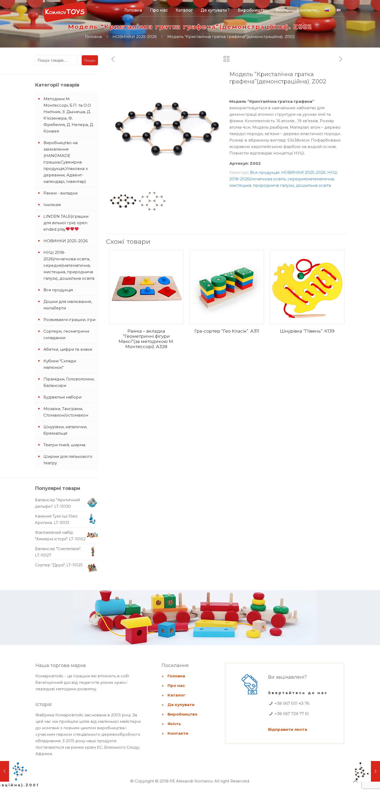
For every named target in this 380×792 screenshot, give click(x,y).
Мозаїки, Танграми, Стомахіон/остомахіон (65, 412)
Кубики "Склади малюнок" (59, 364)
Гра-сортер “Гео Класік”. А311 (226, 331)
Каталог (176, 695)
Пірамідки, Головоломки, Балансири (68, 382)
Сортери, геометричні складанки (66, 334)
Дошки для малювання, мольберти (67, 304)
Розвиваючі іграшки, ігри (69, 319)
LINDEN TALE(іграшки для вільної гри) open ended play (65, 223)
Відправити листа (287, 729)
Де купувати (181, 704)
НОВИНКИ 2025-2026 (134, 36)
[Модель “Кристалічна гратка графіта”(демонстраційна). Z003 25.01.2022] (365, 771)
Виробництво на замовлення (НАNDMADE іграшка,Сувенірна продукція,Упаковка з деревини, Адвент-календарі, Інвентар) (65, 162)
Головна (93, 36)
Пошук (89, 60)
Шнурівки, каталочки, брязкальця (65, 430)
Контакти (178, 733)
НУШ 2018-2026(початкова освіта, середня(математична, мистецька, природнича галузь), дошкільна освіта (283, 179)
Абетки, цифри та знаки (67, 349)
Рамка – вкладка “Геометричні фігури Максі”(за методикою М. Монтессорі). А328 (146, 338)
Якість (174, 723)
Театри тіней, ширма (64, 444)
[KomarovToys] (65, 14)
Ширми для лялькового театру (67, 459)
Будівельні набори (62, 397)
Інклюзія (52, 204)
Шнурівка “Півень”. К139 (307, 331)
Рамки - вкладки (60, 193)
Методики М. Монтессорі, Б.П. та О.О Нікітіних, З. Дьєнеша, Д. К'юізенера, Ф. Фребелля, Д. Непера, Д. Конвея (68, 115)
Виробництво (182, 714)
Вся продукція (264, 172)
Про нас (176, 685)
